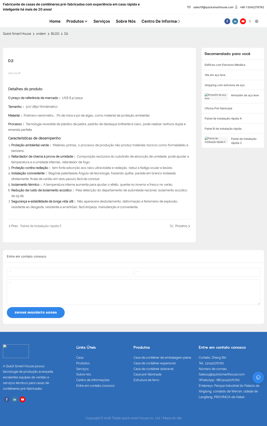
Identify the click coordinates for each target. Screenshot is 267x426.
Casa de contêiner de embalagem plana (162, 357)
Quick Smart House (17, 34)
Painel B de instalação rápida (223, 128)
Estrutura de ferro (146, 380)
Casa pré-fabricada (147, 374)
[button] (179, 21)
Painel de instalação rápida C (243, 140)
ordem (41, 34)
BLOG (55, 34)
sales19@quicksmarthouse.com (213, 7)
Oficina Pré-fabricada (218, 108)
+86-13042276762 (251, 7)
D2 (66, 34)
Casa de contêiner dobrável (153, 369)
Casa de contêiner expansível (155, 363)
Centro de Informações (93, 380)
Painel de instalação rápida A (223, 118)
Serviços (82, 369)
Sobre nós (83, 374)
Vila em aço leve (215, 75)
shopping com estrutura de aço (225, 85)
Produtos (83, 363)
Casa (79, 357)
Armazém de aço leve (245, 95)
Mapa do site (172, 418)
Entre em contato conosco (95, 386)
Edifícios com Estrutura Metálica (225, 64)
